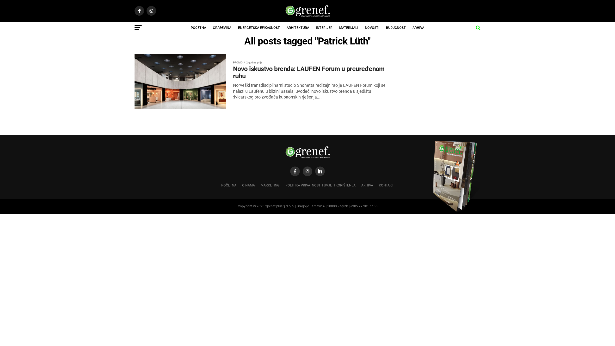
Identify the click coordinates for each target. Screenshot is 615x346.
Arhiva (418, 28)
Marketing (270, 185)
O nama (248, 185)
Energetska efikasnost (259, 28)
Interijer (324, 28)
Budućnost (396, 28)
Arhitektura (298, 28)
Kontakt (386, 185)
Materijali (348, 28)
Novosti (372, 28)
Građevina (222, 28)
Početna (198, 28)
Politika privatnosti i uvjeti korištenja (320, 185)
